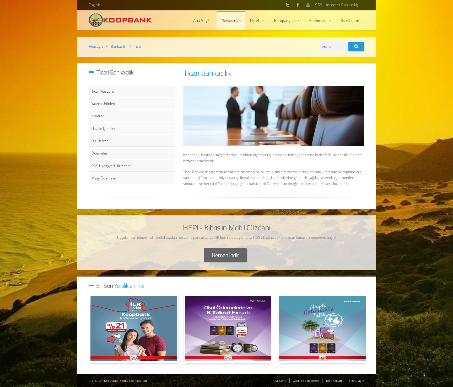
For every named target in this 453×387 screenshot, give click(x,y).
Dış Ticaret (99, 141)
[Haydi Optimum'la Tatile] (322, 329)
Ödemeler (99, 153)
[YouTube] (308, 5)
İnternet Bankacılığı (342, 5)
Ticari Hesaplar (103, 91)
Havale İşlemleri (103, 128)
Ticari (138, 46)
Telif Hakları (334, 380)
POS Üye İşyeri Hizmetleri (111, 165)
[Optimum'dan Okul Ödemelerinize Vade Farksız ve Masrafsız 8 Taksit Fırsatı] (228, 329)
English (94, 4)
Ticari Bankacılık (207, 73)
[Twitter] (287, 5)
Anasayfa (96, 46)
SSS (318, 5)
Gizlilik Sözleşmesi (306, 380)
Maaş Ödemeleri (104, 178)
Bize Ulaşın (356, 380)
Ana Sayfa (279, 380)
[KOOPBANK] (120, 21)
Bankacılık (119, 46)
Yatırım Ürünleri (103, 103)
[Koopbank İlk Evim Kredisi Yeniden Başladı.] (134, 329)
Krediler (97, 116)
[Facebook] (298, 5)
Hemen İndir (225, 255)
